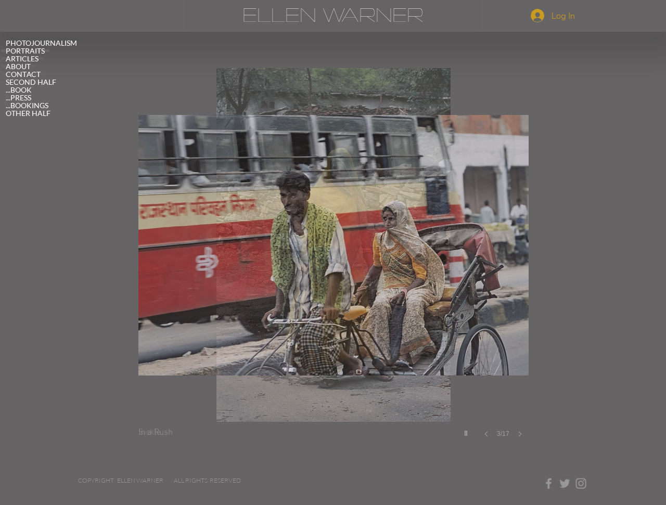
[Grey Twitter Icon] (565, 483)
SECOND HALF (31, 82)
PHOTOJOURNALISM (41, 43)
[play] (467, 430)
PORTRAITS (25, 50)
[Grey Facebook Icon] (549, 483)
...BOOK (19, 89)
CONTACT (23, 74)
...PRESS (18, 97)
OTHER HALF (28, 113)
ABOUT (18, 66)
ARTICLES (22, 58)
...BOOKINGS (27, 105)
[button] (333, 263)
